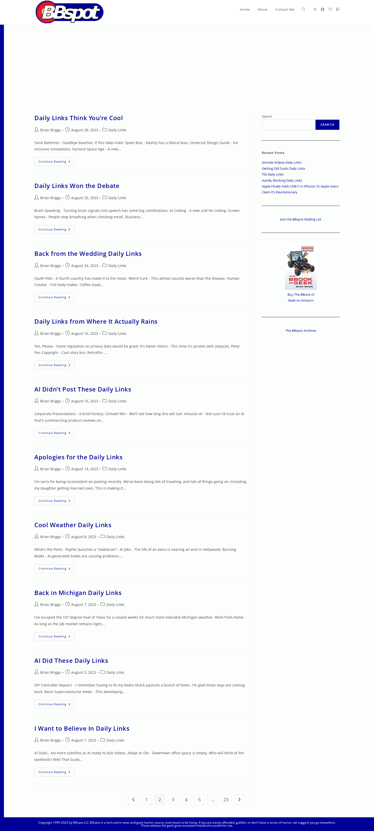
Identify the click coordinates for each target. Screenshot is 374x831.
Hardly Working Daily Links (282, 180)
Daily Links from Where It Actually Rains (96, 321)
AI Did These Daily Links (71, 660)
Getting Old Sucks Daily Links (283, 168)
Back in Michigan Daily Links (78, 592)
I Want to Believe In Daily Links (82, 728)
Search (267, 116)
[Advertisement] (187, 62)
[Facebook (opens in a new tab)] (322, 9)
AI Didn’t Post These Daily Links (82, 389)
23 (225, 799)
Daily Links (117, 130)
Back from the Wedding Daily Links (88, 253)
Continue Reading (57, 162)
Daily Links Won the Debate (77, 185)
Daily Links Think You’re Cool (78, 118)
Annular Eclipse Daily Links (281, 162)
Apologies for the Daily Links (78, 457)
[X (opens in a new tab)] (315, 9)
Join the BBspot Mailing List (300, 219)
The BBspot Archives (300, 330)
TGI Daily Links (273, 174)
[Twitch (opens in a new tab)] (338, 9)
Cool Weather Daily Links (72, 525)
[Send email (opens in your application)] (330, 9)
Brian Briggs (50, 130)
